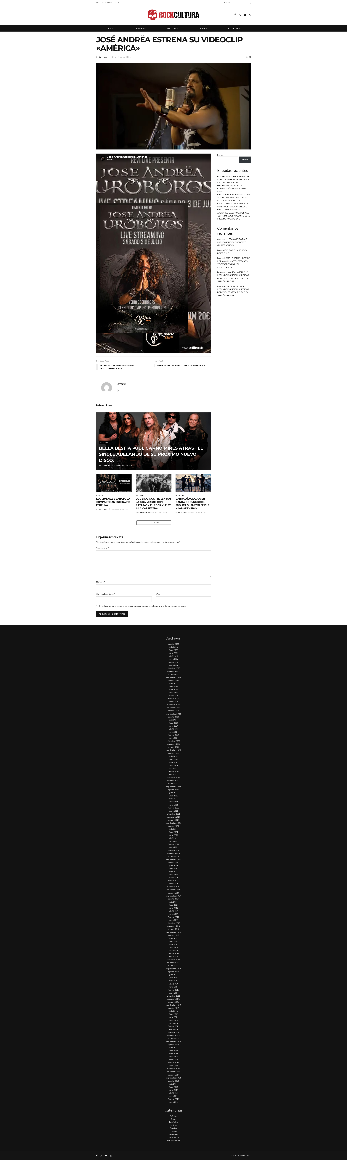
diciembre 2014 (173, 1069)
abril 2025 (173, 692)
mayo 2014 (173, 1090)
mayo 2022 (173, 799)
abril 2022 (173, 802)
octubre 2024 (173, 711)
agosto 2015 (173, 1044)
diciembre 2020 (173, 850)
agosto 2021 (173, 826)
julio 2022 (173, 792)
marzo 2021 (173, 841)
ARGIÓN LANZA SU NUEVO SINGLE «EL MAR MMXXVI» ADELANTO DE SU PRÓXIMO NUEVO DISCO (233, 216)
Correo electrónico (105, 594)
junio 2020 (173, 868)
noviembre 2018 (173, 926)
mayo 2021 (173, 835)
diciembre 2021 (173, 814)
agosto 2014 (173, 1081)
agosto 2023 (173, 753)
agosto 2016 (173, 1008)
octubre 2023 (173, 747)
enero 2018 (173, 956)
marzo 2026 (173, 659)
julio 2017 (173, 974)
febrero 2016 (173, 1026)
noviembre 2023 (173, 744)
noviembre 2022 (173, 780)
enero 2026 (173, 665)
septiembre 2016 (173, 1005)
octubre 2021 (173, 820)
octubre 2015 (173, 1038)
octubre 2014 (173, 1075)
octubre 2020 (173, 856)
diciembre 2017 (173, 959)
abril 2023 (173, 765)
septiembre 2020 (173, 859)
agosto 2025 (173, 680)
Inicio (110, 28)
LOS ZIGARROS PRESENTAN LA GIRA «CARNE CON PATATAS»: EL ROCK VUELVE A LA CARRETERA (153, 503)
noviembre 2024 (173, 708)
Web (158, 594)
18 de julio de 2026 (158, 512)
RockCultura (245, 1155)
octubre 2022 (173, 783)
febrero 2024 (173, 735)
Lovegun (103, 57)
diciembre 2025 (173, 668)
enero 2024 (173, 738)
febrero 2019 (173, 917)
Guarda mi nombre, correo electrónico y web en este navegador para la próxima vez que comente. (142, 606)
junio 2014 (173, 1087)
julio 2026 (173, 647)
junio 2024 (173, 723)
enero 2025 (173, 701)
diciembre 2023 (173, 741)
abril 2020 (173, 874)
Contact (117, 2)
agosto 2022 (173, 789)
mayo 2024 (173, 726)
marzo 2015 (173, 1059)
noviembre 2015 (173, 1035)
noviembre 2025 (173, 671)
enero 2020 (173, 883)
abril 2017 (173, 984)
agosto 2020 (173, 862)
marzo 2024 (173, 732)
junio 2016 (173, 1014)
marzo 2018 (173, 950)
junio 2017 (173, 978)
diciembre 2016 (173, 996)
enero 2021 (173, 847)
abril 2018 (173, 947)
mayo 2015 (173, 1053)
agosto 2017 (173, 971)
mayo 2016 (173, 1017)
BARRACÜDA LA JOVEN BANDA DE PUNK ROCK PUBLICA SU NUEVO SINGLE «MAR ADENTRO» (193, 503)
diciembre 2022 (173, 777)
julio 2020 (173, 865)
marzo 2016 (173, 1023)
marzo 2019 (173, 914)
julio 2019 (173, 902)
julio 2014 (173, 1084)
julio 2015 (173, 1047)
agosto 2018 (173, 935)
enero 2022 (173, 811)
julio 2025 (173, 683)
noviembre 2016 (173, 999)
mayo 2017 (173, 981)
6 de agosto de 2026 (119, 509)
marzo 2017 (173, 987)
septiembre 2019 (173, 896)
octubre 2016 (173, 1002)
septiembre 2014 (173, 1078)
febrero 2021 (173, 844)
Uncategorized (173, 1140)
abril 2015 (173, 1056)
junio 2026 (173, 650)
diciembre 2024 (173, 704)
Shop (104, 2)
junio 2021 (173, 832)
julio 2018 (173, 938)
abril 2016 (173, 1020)
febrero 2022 (173, 808)
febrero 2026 (173, 662)
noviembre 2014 (173, 1071)
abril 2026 (173, 656)
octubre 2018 (173, 929)
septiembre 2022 (173, 786)
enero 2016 (173, 1029)
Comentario (102, 547)
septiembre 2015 (173, 1041)
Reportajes (234, 28)
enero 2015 (173, 1066)
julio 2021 (173, 829)
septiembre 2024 (173, 714)
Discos (203, 28)
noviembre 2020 (173, 853)
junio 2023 (173, 759)
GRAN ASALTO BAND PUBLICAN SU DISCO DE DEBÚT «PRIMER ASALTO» (232, 242)
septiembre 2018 (173, 932)
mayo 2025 (173, 689)
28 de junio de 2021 (121, 57)
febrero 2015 (173, 1062)
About (98, 2)
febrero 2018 (173, 953)
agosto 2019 (173, 899)
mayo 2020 (173, 871)
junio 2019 (173, 905)
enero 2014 (173, 1102)
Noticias (141, 28)
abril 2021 (173, 838)
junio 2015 (173, 1050)
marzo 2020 (173, 877)
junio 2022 (173, 796)
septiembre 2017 (173, 968)
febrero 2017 (173, 990)
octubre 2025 (173, 674)
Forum (109, 2)
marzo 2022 (173, 805)
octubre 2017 (173, 965)
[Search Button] (249, 2)
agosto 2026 (173, 644)
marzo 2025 (173, 695)
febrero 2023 (173, 771)
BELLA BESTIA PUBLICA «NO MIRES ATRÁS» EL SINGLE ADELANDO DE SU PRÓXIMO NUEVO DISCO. (151, 454)
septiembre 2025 (173, 677)
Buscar (220, 155)
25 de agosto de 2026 (122, 465)
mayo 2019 (173, 908)
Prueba (174, 1131)
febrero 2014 (173, 1099)
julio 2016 (173, 1011)
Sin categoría (173, 1137)
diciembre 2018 (173, 923)
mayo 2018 (173, 944)
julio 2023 (173, 756)
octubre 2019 (173, 893)
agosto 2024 (173, 717)
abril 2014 (173, 1093)
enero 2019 (173, 920)
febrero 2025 (173, 698)
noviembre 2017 (173, 962)
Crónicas (173, 1116)
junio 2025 (173, 686)
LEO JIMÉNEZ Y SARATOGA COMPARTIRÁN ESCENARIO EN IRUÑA (113, 502)
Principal (173, 1128)
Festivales (172, 28)
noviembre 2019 (173, 890)
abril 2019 (173, 911)
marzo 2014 (173, 1096)
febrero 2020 (173, 880)
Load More (154, 522)
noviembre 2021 (173, 817)
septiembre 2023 (173, 750)
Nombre (100, 581)
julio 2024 (173, 720)
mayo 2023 (173, 762)
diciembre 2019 (173, 887)
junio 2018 (173, 941)
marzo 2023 (173, 768)
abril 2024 (173, 729)
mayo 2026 (173, 653)
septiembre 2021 (173, 823)
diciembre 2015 (173, 1032)
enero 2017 (173, 993)
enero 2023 (173, 774)
